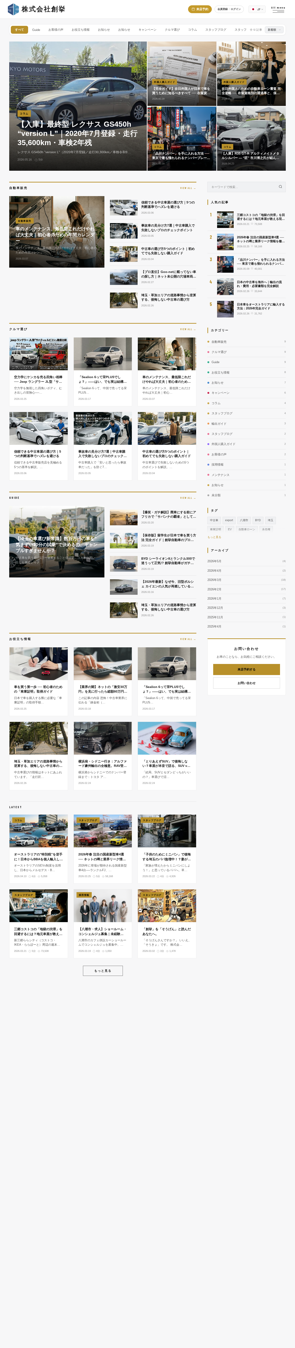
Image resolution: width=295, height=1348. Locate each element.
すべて (19, 29)
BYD (258, 520)
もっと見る (103, 970)
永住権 (266, 529)
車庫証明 (215, 529)
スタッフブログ (215, 29)
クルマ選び (172, 29)
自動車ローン (247, 529)
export (229, 520)
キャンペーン (147, 29)
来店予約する (247, 669)
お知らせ (104, 29)
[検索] (280, 187)
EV (230, 529)
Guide (36, 30)
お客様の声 (55, 29)
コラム (192, 29)
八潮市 (244, 520)
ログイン (236, 9)
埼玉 (270, 520)
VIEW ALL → (188, 187)
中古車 (214, 520)
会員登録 (223, 9)
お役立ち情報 (81, 29)
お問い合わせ (247, 683)
